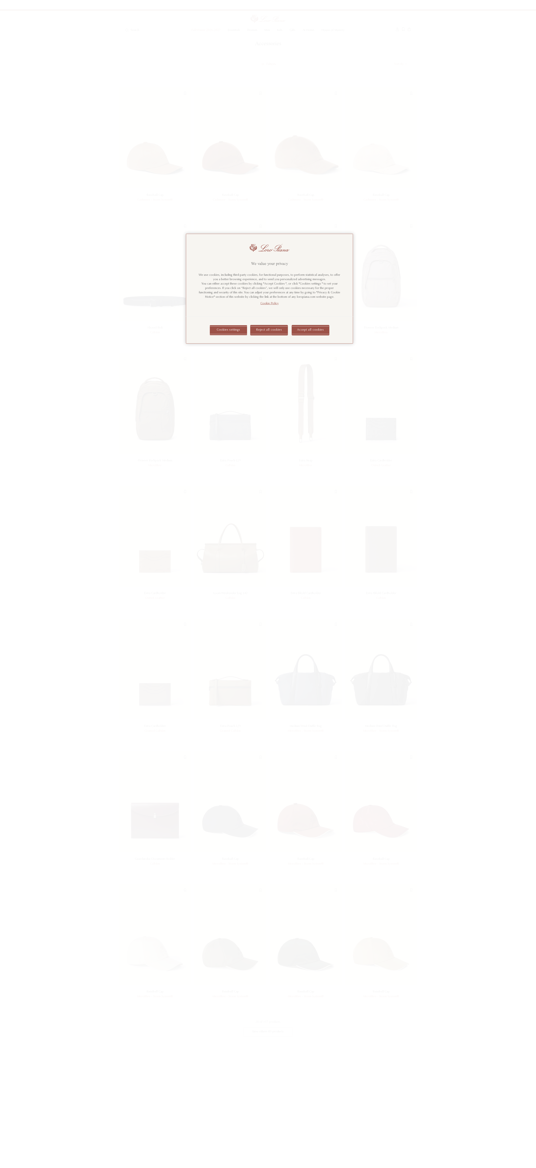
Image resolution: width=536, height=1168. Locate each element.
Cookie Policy (269, 303)
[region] (269, 289)
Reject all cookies (269, 330)
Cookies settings (228, 330)
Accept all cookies (310, 330)
